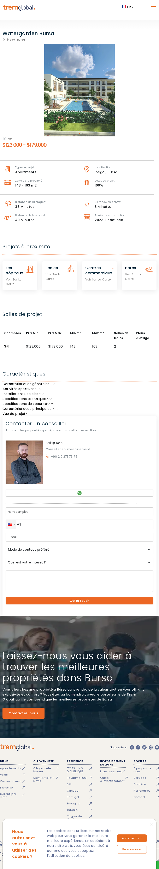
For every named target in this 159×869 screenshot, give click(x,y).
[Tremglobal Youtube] (157, 747)
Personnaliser (131, 849)
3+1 (7, 346)
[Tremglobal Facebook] (138, 747)
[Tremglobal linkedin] (132, 747)
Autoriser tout (132, 838)
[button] (11, 524)
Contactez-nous (23, 713)
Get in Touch (79, 601)
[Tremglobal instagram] (151, 747)
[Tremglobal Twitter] (144, 747)
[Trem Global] (17, 747)
